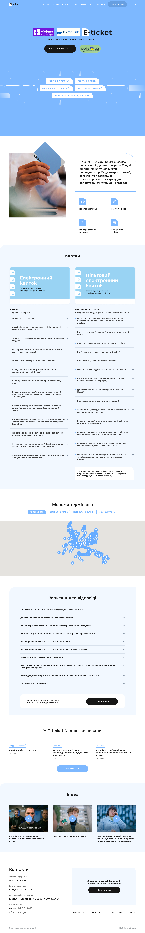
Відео (91, 4)
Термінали (66, 4)
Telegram (117, 912)
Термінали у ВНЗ (106, 512)
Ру (131, 4)
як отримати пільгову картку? (72, 95)
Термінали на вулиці (83, 512)
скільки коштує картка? (55, 88)
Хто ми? (46, 4)
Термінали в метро (58, 512)
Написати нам (102, 701)
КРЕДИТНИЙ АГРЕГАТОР (60, 49)
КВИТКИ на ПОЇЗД (87, 81)
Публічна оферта (127, 928)
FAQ (75, 4)
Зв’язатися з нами (117, 4)
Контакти (101, 4)
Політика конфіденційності (22, 928)
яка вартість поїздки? (89, 88)
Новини (83, 4)
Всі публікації (72, 769)
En (135, 4)
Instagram (97, 912)
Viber (132, 912)
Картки (56, 4)
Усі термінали (37, 512)
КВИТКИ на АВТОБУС (59, 81)
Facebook (78, 912)
